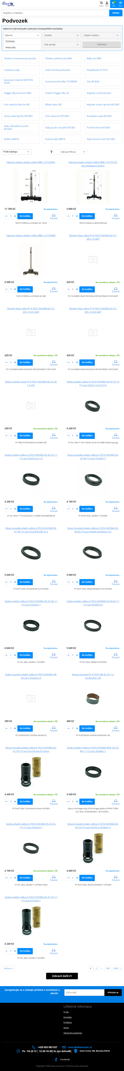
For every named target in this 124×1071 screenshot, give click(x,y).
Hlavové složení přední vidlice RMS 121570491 (31, 162)
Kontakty (68, 1017)
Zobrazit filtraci (68, 151)
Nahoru (8, 968)
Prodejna (68, 1022)
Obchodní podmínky (73, 1033)
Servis (66, 1027)
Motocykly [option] (11, 47)
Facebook (65, 1059)
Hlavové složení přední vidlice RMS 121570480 (31, 235)
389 (108, 968)
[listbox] (22, 44)
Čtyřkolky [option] (10, 41)
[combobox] (22, 35)
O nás (66, 1012)
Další (116, 968)
